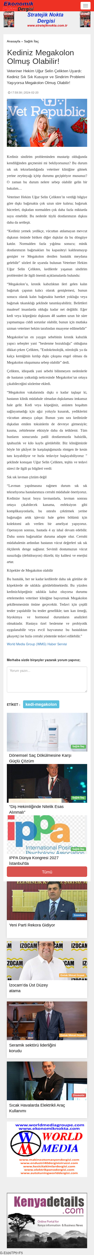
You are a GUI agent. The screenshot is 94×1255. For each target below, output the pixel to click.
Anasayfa (13, 41)
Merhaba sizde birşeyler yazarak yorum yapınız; (44, 660)
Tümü (47, 872)
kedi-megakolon (41, 704)
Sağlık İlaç (31, 41)
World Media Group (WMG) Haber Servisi (37, 644)
